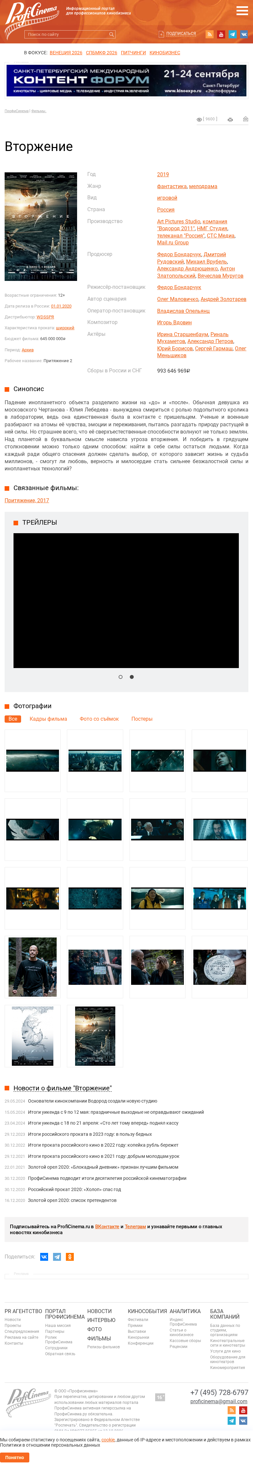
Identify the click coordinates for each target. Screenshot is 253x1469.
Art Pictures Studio (178, 221)
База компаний (224, 1314)
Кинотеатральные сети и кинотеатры (227, 1343)
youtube (221, 34)
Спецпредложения (22, 1331)
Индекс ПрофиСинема (183, 1322)
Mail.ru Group (173, 242)
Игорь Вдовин (174, 322)
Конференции (141, 1343)
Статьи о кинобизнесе (181, 1332)
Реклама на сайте (21, 1337)
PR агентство (23, 1311)
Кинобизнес (165, 52)
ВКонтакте (107, 1227)
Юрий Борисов (175, 348)
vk (244, 34)
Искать (111, 34)
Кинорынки (138, 1337)
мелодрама (203, 186)
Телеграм (135, 1227)
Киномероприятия (227, 1367)
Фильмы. (38, 111)
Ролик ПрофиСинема (58, 1339)
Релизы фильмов (103, 1347)
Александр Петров (210, 341)
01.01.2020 (61, 306)
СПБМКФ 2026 (101, 52)
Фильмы (99, 1338)
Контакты (14, 1343)
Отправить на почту (245, 118)
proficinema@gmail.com (218, 1401)
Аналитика (185, 1311)
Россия (166, 210)
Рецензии (178, 1346)
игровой (167, 198)
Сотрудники (56, 1348)
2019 (163, 174)
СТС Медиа (221, 236)
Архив (28, 349)
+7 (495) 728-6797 (219, 1392)
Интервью (101, 1320)
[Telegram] (57, 1257)
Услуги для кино (225, 1351)
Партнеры (54, 1331)
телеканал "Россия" (181, 236)
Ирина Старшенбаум (182, 334)
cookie (108, 1439)
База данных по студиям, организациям (225, 1330)
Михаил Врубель (206, 262)
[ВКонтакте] (44, 1257)
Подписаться (181, 33)
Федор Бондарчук (179, 254)
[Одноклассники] (70, 1257)
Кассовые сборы (185, 1340)
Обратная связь (60, 1354)
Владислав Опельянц (183, 311)
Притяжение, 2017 (27, 500)
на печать (230, 119)
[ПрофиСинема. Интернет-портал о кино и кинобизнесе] (32, 13)
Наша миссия (58, 1325)
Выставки (137, 1331)
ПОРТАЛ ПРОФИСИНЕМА (65, 1314)
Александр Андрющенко (187, 268)
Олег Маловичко (177, 299)
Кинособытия (147, 1311)
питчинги (133, 52)
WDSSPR (45, 316)
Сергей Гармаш (214, 348)
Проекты (13, 1325)
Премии (135, 1325)
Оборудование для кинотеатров (227, 1359)
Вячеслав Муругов (220, 276)
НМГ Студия (212, 228)
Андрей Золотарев (223, 299)
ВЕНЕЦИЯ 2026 (66, 52)
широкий (65, 327)
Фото (94, 1329)
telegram (232, 34)
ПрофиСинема (17, 111)
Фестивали (138, 1319)
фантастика (172, 186)
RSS (209, 34)
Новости (13, 1319)
